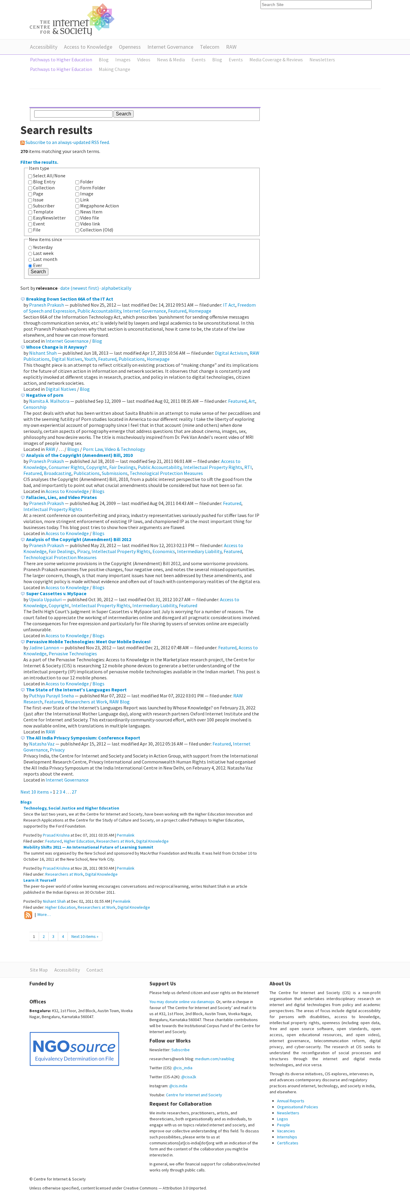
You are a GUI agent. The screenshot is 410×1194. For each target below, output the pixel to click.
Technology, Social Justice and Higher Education (71, 808)
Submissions (115, 473)
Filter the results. (39, 162)
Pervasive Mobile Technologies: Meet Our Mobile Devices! (88, 641)
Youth (90, 359)
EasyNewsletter (49, 218)
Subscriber (44, 206)
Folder (86, 182)
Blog (97, 341)
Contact (94, 970)
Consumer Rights (66, 467)
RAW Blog (119, 702)
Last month (45, 259)
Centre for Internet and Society (194, 1095)
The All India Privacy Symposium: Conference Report (83, 738)
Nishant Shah (43, 353)
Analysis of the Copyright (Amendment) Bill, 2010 (79, 455)
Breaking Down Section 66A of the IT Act (69, 299)
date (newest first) (79, 288)
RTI (248, 467)
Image (86, 194)
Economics (163, 551)
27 (74, 792)
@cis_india (182, 1067)
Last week (43, 253)
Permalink (125, 835)
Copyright (96, 467)
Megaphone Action (99, 206)
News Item (91, 212)
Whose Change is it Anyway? (56, 347)
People (283, 1125)
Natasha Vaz (42, 744)
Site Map (39, 970)
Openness (130, 46)
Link (84, 200)
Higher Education (79, 841)
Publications (132, 359)
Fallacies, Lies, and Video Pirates (61, 497)
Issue (38, 200)
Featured (177, 311)
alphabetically (116, 288)
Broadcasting (57, 473)
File (37, 230)
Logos (282, 1119)
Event (39, 224)
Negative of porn (44, 395)
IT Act (229, 305)
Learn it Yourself (39, 880)
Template (43, 212)
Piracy (83, 551)
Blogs (73, 449)
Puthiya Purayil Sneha (51, 696)
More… (44, 914)
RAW (231, 46)
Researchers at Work (86, 702)
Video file (89, 218)
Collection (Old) (96, 230)
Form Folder (92, 188)
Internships (287, 1137)
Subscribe (180, 1049)
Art (252, 401)
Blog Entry (44, 182)
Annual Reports (290, 1101)
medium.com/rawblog (214, 1058)
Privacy (57, 750)
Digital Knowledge (152, 841)
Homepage (199, 311)
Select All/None (49, 176)
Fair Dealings (122, 467)
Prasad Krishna (56, 835)
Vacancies (286, 1131)
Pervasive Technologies (73, 654)
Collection (44, 188)
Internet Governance (170, 46)
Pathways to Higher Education (61, 60)
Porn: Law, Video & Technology (114, 449)
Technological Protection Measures (166, 473)
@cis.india (178, 1085)
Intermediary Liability (199, 551)
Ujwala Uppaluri (45, 599)
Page (38, 194)
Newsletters (288, 1113)
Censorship (35, 407)
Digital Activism (231, 353)
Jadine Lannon (44, 647)
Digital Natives (67, 359)
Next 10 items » (36, 792)
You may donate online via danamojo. (182, 1001)
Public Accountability (99, 311)
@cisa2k (188, 1076)
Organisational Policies (297, 1107)
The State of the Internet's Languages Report (76, 690)
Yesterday (43, 247)
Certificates (287, 1143)
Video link (90, 224)
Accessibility (43, 46)
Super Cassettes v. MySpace (56, 593)
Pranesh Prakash (46, 305)
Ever (37, 265)
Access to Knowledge (88, 46)
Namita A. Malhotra (49, 401)
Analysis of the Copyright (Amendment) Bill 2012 (78, 539)
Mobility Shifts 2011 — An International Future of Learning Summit (88, 847)
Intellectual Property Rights (212, 467)
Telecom (209, 46)
